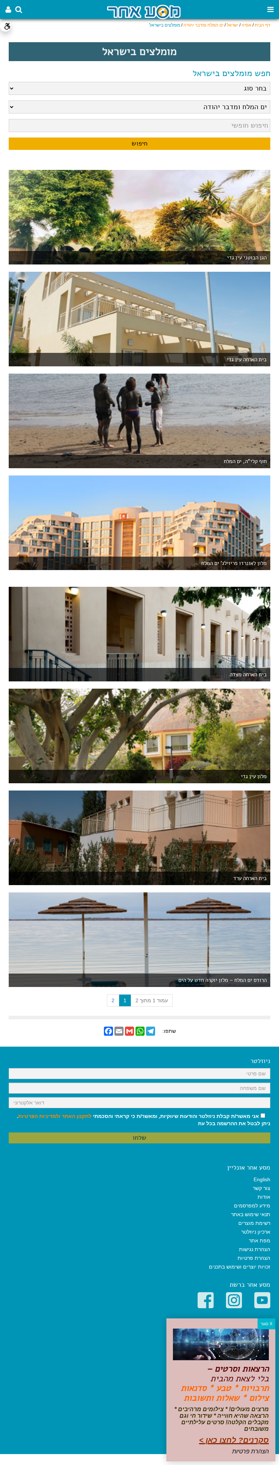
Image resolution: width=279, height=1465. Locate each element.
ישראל (232, 25)
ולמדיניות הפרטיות (39, 1116)
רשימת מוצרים (254, 1223)
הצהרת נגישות (254, 1249)
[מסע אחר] (144, 11)
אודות (264, 1197)
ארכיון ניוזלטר (255, 1232)
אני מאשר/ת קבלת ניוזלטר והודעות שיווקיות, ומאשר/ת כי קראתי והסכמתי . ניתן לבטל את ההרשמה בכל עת (143, 1119)
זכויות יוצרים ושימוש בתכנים (239, 1267)
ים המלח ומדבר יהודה (203, 25)
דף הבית (262, 25)
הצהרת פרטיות (254, 1258)
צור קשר (261, 1188)
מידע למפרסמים (252, 1206)
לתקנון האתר (77, 1116)
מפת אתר (259, 1240)
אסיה (246, 25)
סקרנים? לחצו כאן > (234, 1440)
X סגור (266, 1323)
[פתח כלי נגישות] (5, 26)
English (262, 1179)
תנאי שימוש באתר (250, 1214)
